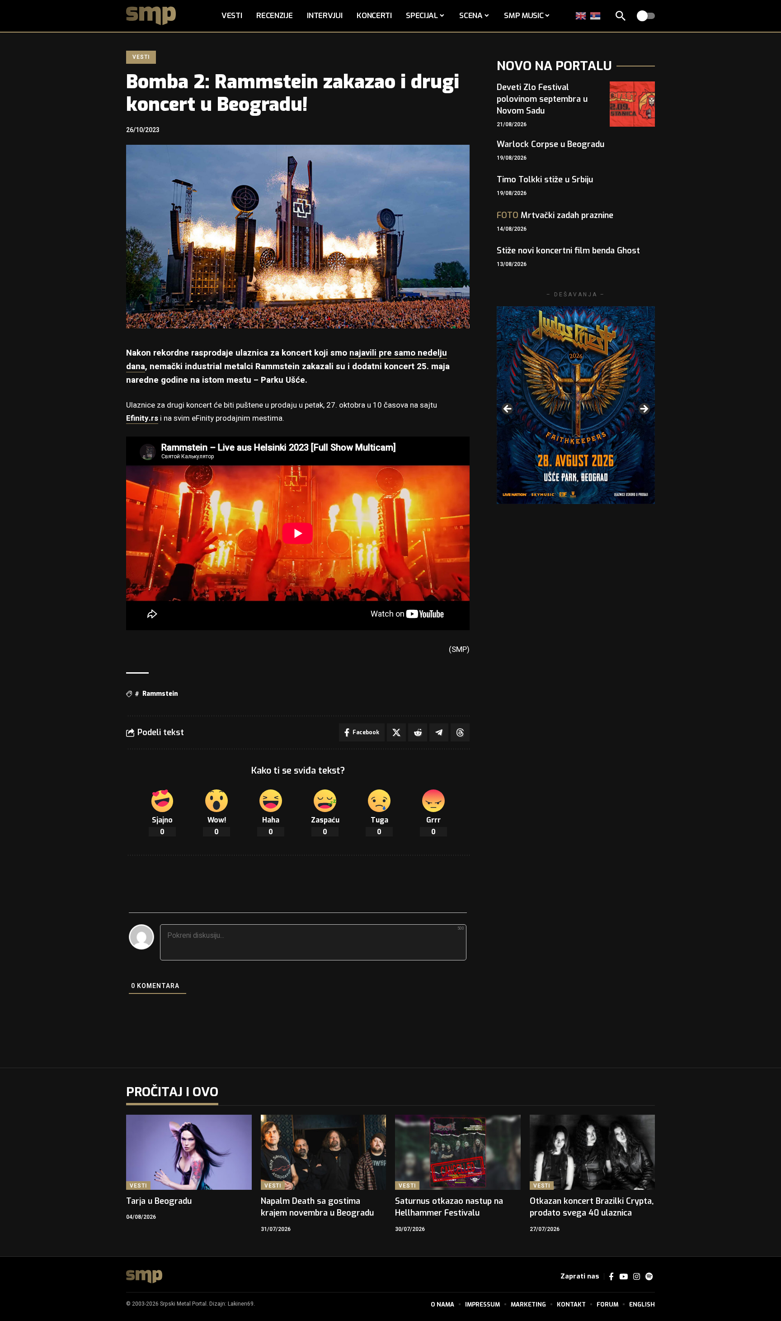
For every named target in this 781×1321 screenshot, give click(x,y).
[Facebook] (611, 1276)
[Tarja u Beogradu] (189, 1152)
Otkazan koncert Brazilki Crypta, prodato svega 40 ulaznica (592, 1207)
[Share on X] (396, 732)
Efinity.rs (142, 418)
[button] (621, 15)
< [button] (508, 409)
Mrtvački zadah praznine (555, 215)
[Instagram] (636, 1276)
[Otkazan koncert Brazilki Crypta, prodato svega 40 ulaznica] (592, 1152)
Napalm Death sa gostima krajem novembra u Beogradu (317, 1207)
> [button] (643, 409)
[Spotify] (649, 1276)
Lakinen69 (241, 1304)
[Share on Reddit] (417, 732)
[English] (581, 15)
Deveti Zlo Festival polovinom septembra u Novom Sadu (542, 99)
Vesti (140, 57)
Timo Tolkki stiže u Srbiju (545, 179)
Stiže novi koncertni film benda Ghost (568, 250)
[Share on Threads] (460, 732)
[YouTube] (623, 1276)
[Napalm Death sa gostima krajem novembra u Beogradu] (323, 1152)
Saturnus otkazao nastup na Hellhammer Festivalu (449, 1207)
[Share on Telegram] (438, 732)
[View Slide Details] (576, 405)
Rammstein (160, 693)
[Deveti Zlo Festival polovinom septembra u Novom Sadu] (632, 104)
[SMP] (144, 1276)
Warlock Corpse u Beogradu (550, 144)
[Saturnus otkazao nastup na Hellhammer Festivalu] (458, 1152)
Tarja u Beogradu (159, 1201)
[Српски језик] (596, 15)
